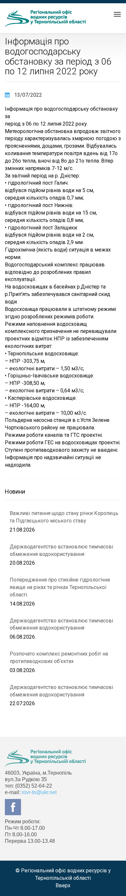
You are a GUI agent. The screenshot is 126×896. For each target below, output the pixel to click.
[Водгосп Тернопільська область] (45, 18)
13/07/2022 (27, 95)
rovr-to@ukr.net (39, 792)
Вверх (63, 885)
